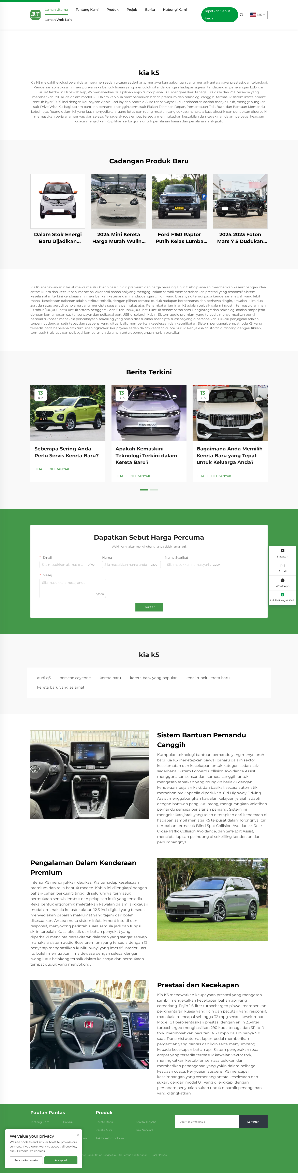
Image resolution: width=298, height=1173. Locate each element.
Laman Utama (56, 10)
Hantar (149, 607)
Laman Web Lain (58, 20)
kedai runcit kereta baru (207, 678)
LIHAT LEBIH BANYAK (51, 469)
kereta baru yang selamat (60, 687)
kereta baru (110, 678)
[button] (144, 489)
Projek (132, 10)
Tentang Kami (87, 10)
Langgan (253, 1121)
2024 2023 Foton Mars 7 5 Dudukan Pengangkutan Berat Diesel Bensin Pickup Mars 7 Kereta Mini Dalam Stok (240, 238)
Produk (113, 10)
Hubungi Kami (175, 10)
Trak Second (144, 1130)
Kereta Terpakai (146, 1122)
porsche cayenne (75, 678)
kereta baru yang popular (153, 678)
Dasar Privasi (159, 1154)
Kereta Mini (104, 1130)
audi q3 (44, 678)
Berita (150, 10)
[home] (35, 14)
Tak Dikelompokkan (110, 1138)
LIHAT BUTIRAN (58, 201)
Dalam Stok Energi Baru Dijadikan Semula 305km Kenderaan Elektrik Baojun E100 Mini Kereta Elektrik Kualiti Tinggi (57, 238)
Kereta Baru (104, 1122)
